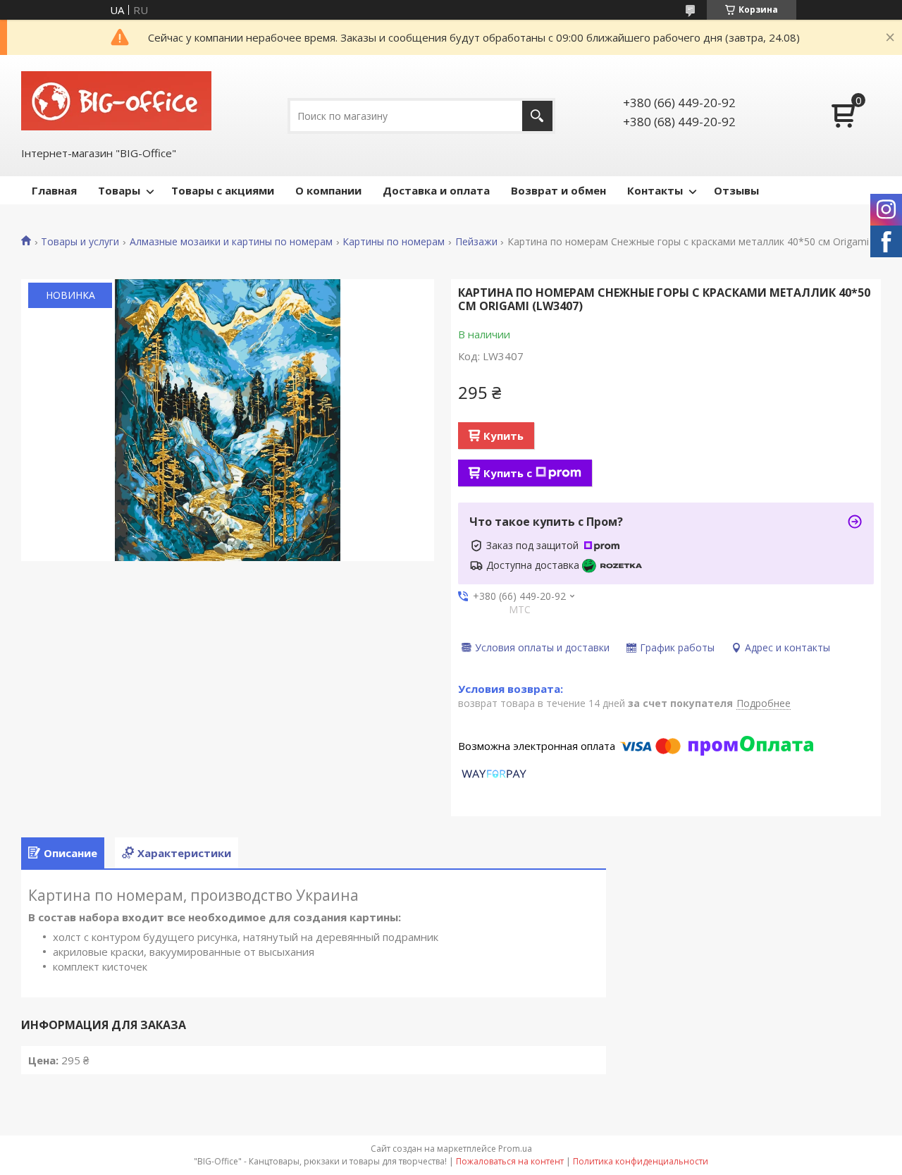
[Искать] (537, 116)
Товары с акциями (222, 190)
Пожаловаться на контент (510, 1161)
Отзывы (736, 190)
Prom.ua (515, 1149)
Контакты (655, 190)
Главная (54, 190)
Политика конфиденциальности (640, 1161)
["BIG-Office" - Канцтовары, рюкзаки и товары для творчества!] (116, 99)
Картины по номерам (393, 241)
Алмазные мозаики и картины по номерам (231, 241)
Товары (119, 190)
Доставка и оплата (436, 190)
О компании (328, 190)
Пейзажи (476, 241)
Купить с (507, 473)
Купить (503, 436)
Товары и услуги (80, 241)
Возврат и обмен (558, 190)
